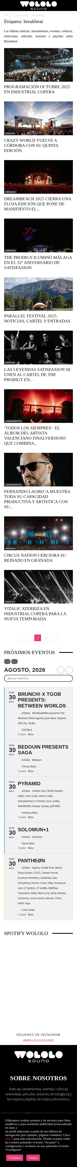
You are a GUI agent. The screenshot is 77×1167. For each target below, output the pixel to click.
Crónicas (10, 191)
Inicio (7, 15)
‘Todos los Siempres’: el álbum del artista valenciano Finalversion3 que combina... (35, 436)
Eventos (10, 79)
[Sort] (14, 661)
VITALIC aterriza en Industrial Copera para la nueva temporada (35, 613)
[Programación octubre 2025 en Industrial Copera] (38, 65)
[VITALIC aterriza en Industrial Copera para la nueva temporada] (38, 587)
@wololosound (38, 1040)
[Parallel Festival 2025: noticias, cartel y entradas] (38, 294)
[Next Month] (69, 670)
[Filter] (7, 661)
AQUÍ (9, 1138)
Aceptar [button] (33, 1157)
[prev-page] (20, 638)
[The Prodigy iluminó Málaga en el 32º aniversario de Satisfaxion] (38, 235)
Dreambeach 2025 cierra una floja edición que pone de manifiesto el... (37, 203)
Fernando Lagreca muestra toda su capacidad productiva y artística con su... (37, 499)
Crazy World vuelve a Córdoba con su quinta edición (31, 145)
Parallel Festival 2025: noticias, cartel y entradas (37, 318)
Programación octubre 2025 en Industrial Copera (37, 89)
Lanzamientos (13, 421)
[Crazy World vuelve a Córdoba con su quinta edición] (38, 118)
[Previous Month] (60, 670)
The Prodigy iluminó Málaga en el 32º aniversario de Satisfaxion (38, 262)
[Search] (71, 5)
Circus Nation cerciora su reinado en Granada (35, 558)
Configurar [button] (15, 1157)
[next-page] (54, 638)
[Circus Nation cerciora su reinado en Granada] (38, 533)
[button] (7, 5)
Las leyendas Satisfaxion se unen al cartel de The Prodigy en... (37, 374)
